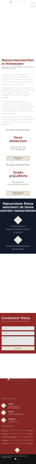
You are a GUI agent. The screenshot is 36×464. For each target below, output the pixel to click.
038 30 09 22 (13, 422)
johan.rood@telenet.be (16, 414)
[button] (32, 5)
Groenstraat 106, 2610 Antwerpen (14, 407)
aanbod (7, 88)
